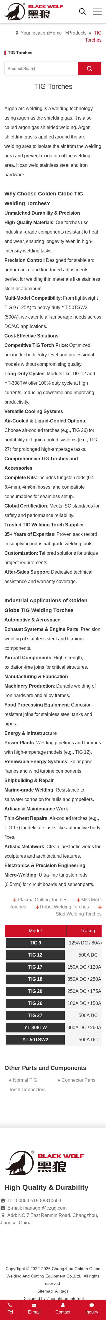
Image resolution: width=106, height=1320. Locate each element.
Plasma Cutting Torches (42, 899)
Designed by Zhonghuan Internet (53, 1298)
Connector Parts (78, 1080)
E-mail (34, 1311)
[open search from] (82, 11)
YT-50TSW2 (35, 1039)
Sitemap (45, 1291)
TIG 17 (35, 967)
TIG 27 (35, 1015)
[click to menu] (97, 12)
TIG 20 (35, 991)
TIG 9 (35, 942)
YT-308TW (35, 1027)
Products (77, 32)
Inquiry (91, 1311)
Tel (10, 1311)
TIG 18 (35, 979)
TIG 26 (35, 1003)
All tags (62, 1291)
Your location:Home (41, 32)
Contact (62, 1311)
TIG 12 (35, 954)
